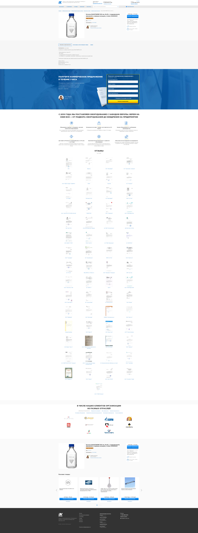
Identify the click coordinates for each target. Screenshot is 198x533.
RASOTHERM (94, 22)
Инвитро (89, 168)
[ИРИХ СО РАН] (109, 251)
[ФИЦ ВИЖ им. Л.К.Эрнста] (89, 266)
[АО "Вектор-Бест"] (109, 296)
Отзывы (76, 6)
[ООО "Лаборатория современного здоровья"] (89, 340)
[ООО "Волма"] (129, 296)
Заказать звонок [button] (123, 516)
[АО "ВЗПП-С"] (89, 281)
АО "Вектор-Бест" (109, 302)
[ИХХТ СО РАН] (129, 192)
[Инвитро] (89, 162)
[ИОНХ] (89, 177)
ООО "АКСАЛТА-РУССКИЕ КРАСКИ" (68, 213)
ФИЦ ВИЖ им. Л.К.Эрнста (89, 272)
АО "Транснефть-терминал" (129, 168)
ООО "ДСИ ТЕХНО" (109, 379)
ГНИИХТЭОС (88, 213)
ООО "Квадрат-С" (68, 379)
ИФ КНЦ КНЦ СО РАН (129, 228)
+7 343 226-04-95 (103, 520)
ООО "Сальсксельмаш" (129, 332)
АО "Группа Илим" (89, 302)
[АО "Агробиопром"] (89, 251)
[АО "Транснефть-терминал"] (129, 162)
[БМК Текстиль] (129, 266)
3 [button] (99, 505)
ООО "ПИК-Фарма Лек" (129, 213)
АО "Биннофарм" (109, 198)
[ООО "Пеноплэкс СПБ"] (68, 281)
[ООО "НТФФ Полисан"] (99, 387)
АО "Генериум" (129, 183)
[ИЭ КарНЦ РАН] (89, 192)
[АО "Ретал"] (68, 266)
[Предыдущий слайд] (56, 490)
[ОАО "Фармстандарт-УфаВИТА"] (68, 177)
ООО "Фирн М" (89, 332)
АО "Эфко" (68, 198)
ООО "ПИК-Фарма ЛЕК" (129, 287)
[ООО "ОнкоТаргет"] (68, 296)
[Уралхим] (109, 177)
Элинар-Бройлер (68, 332)
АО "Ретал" (68, 272)
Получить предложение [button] (132, 16)
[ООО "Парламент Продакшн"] (109, 266)
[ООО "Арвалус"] (129, 340)
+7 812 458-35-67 (103, 518)
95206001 (89, 20)
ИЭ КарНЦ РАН (89, 198)
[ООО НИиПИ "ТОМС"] (68, 236)
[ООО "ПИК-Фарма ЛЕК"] (129, 281)
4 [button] (101, 505)
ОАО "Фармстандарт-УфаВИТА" (68, 183)
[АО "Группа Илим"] (89, 296)
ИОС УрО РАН (69, 228)
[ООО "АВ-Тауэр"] (109, 340)
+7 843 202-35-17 (103, 522)
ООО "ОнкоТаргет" (69, 302)
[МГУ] (68, 162)
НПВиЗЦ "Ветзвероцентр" (109, 317)
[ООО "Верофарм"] (109, 162)
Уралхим (109, 183)
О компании (69, 6)
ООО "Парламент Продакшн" (109, 272)
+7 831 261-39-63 (103, 525)
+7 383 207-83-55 (103, 527)
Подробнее (68, 501)
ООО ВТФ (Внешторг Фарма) (89, 228)
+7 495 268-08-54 (135, 2)
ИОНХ (89, 183)
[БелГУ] (109, 281)
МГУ (69, 168)
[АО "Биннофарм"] (109, 192)
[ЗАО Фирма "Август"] (68, 340)
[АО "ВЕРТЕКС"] (129, 236)
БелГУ (109, 287)
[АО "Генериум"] (129, 177)
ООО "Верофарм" (109, 168)
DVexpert (61, 514)
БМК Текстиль (129, 272)
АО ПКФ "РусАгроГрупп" (109, 228)
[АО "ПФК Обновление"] (109, 236)
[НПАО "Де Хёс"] (89, 236)
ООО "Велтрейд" (88, 317)
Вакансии (82, 6)
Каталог (80, 513)
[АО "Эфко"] (68, 192)
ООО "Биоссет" (129, 317)
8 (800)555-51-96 (108, 2)
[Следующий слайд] (141, 490)
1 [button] (97, 505)
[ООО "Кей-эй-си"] (129, 251)
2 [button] (98, 505)
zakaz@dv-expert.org (98, 3)
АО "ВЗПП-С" (89, 287)
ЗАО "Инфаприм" (68, 317)
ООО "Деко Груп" (109, 332)
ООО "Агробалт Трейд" (129, 379)
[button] (95, 457)
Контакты (89, 6)
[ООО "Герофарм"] (68, 251)
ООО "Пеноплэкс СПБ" (68, 287)
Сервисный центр (130, 6)
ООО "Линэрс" (89, 379)
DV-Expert (60, 2)
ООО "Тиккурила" (109, 213)
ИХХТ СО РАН (129, 198)
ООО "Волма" (129, 302)
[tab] (65, 45)
